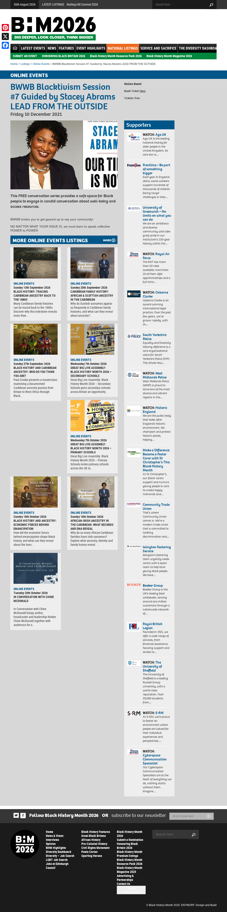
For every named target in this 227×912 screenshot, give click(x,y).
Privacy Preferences (131, 890)
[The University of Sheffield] (134, 663)
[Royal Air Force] (134, 254)
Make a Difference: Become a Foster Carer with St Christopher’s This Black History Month (156, 460)
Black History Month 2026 (129, 834)
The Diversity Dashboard (200, 48)
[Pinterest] (5, 27)
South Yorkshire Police (154, 336)
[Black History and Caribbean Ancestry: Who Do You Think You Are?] (36, 339)
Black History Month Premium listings (129, 854)
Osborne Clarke (155, 294)
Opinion (51, 844)
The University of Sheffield (152, 666)
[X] (5, 36)
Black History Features (95, 832)
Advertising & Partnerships (125, 878)
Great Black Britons (93, 836)
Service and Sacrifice (158, 48)
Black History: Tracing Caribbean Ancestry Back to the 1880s (34, 295)
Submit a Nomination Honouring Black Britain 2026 (130, 844)
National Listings (123, 48)
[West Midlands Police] (134, 374)
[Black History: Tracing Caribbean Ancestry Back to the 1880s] (36, 262)
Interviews (52, 840)
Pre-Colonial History (94, 844)
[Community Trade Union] (134, 505)
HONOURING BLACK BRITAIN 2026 (63, 56)
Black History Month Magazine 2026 (169, 56)
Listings (25, 64)
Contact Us (123, 884)
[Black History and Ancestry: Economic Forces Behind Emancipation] (36, 492)
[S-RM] (134, 713)
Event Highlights (90, 48)
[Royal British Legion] (134, 627)
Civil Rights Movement (95, 848)
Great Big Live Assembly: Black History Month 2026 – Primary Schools (91, 448)
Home (14, 64)
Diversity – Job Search (60, 856)
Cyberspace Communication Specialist (155, 759)
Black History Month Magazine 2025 (129, 870)
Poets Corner (89, 852)
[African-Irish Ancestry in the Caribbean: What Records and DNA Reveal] (92, 492)
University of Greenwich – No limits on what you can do (157, 213)
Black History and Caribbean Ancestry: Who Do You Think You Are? (35, 372)
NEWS (52, 48)
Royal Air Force (156, 256)
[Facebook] (5, 45)
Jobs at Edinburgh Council (57, 866)
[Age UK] (134, 137)
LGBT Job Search (57, 860)
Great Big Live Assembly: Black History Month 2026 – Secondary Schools (91, 372)
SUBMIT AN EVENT (25, 56)
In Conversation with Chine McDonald (34, 599)
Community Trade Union (156, 506)
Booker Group (153, 585)
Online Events (41, 64)
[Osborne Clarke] (134, 293)
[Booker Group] (134, 585)
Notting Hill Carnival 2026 (82, 4)
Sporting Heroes (91, 856)
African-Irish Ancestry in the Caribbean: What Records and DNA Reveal (92, 524)
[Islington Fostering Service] (134, 546)
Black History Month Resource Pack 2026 (116, 56)
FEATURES (66, 48)
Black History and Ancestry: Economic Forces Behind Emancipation (35, 524)
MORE (107, 240)
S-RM (159, 712)
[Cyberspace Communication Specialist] (134, 751)
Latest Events (33, 48)
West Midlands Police (154, 375)
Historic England (155, 409)
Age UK (160, 134)
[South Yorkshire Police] (134, 336)
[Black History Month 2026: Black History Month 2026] (53, 28)
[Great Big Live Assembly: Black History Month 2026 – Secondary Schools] (92, 339)
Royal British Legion (152, 626)
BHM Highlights (56, 848)
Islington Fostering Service (157, 549)
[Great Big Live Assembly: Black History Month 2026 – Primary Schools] (92, 415)
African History (90, 840)
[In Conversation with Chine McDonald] (36, 568)
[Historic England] (134, 411)
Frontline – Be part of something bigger (156, 169)
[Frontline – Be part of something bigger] (134, 165)
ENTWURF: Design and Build (199, 905)
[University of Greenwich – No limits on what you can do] (134, 208)
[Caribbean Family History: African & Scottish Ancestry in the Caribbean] (92, 262)
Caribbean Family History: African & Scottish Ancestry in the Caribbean (91, 295)
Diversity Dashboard (58, 852)
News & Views (54, 836)
